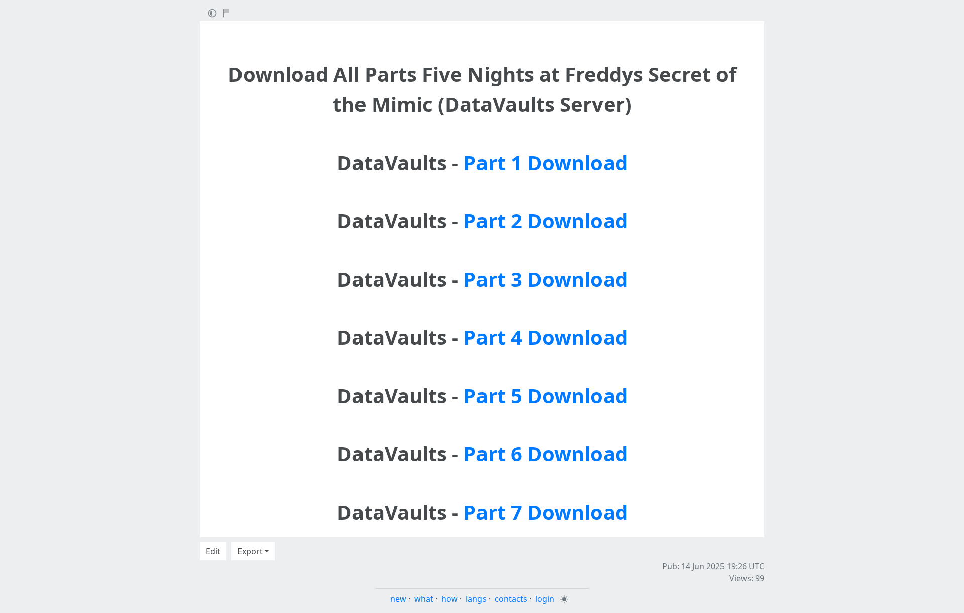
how (449, 598)
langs (476, 598)
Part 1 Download (545, 162)
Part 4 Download (545, 337)
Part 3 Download (545, 279)
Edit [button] (213, 551)
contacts (511, 598)
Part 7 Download (545, 512)
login (544, 598)
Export (250, 551)
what (423, 598)
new (398, 598)
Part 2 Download (545, 220)
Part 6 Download (545, 453)
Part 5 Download (545, 395)
